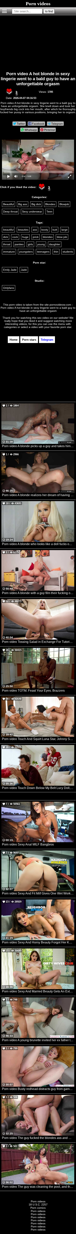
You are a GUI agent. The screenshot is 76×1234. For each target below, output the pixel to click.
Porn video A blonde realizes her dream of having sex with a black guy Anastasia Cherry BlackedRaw (38, 495)
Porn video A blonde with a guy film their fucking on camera (38, 593)
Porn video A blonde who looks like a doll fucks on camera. (38, 544)
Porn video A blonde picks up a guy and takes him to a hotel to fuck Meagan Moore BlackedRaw (38, 446)
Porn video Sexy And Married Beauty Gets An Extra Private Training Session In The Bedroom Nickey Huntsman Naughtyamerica (38, 991)
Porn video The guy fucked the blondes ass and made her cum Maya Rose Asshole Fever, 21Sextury (38, 1138)
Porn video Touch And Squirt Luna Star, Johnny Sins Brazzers (38, 739)
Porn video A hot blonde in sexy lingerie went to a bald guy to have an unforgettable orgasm (38, 78)
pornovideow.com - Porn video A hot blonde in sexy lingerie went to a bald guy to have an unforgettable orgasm (38, 307)
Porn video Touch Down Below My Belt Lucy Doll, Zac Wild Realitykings (38, 788)
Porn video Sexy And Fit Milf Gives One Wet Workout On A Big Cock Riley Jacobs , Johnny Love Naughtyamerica (38, 893)
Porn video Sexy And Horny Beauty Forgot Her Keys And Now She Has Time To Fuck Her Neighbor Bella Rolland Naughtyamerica (38, 942)
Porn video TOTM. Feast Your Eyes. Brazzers (33, 690)
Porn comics (38, 1207)
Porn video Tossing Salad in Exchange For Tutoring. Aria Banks (38, 641)
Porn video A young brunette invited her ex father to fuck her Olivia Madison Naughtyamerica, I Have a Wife (38, 1040)
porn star (65, 327)
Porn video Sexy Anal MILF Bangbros (28, 844)
